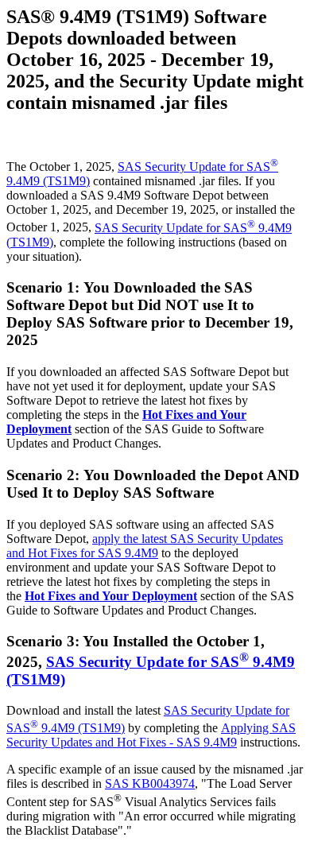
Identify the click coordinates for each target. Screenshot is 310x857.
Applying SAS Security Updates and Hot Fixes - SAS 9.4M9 (151, 735)
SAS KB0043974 (150, 783)
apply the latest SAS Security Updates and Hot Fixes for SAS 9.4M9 (144, 546)
